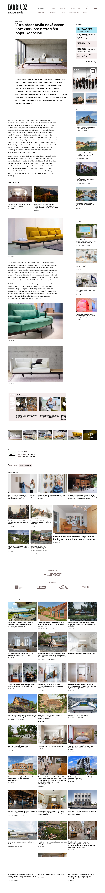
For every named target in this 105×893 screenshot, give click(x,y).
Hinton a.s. (21, 395)
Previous (18, 404)
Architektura (41, 12)
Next (64, 404)
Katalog (52, 9)
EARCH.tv (63, 9)
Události (85, 12)
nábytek (28, 465)
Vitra (16, 108)
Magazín (41, 9)
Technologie (53, 12)
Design (63, 12)
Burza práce (75, 9)
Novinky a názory (74, 12)
